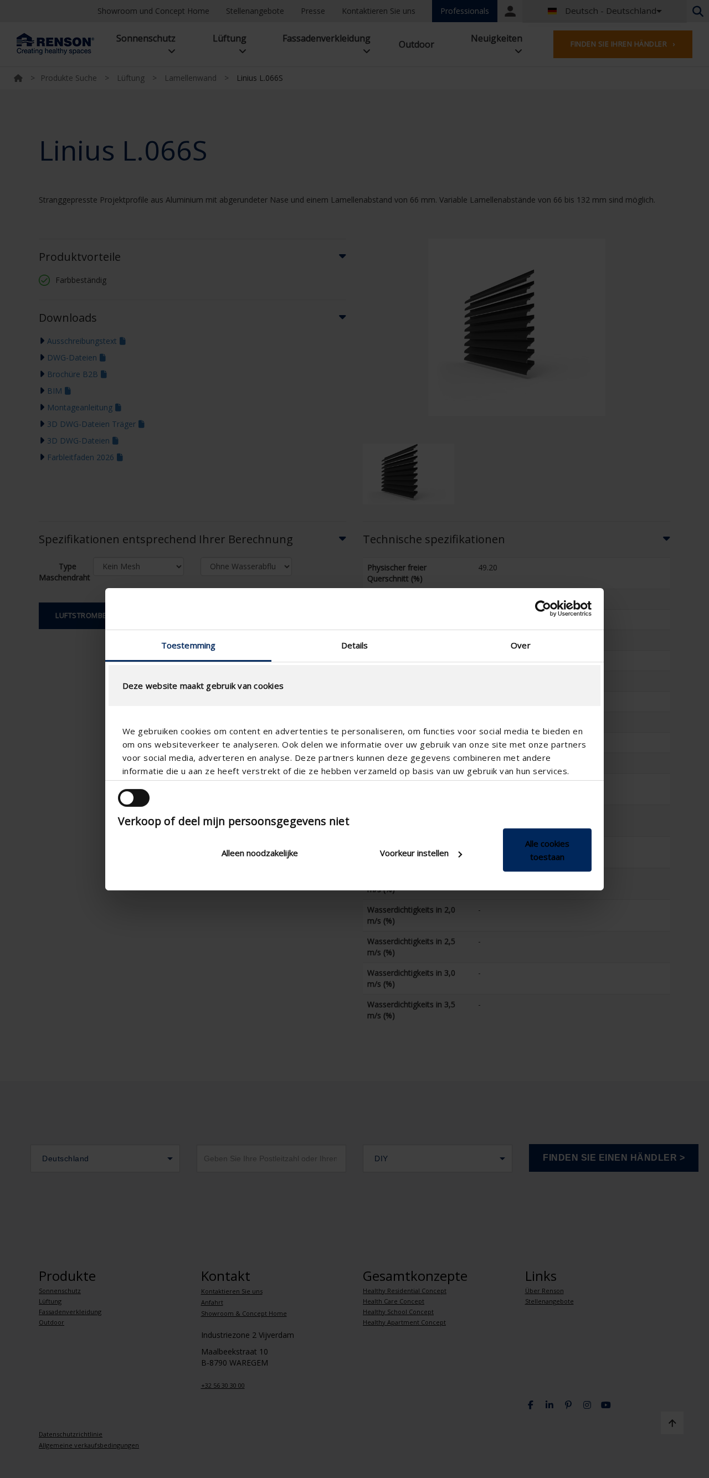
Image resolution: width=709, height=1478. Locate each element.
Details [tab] (354, 644)
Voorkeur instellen (414, 852)
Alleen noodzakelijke (260, 852)
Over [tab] (520, 644)
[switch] (134, 798)
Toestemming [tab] (188, 644)
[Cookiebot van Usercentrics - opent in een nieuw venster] (543, 608)
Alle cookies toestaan (547, 850)
